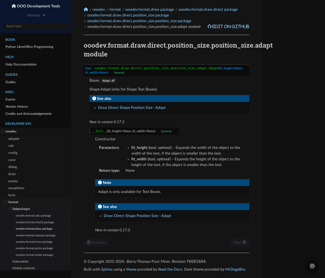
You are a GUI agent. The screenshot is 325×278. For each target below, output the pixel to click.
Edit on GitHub (230, 26)
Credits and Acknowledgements (28, 114)
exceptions (16, 188)
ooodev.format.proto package (34, 248)
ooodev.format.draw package (34, 228)
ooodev (10, 131)
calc (11, 145)
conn (12, 160)
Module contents (23, 268)
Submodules (20, 261)
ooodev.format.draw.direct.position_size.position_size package (139, 21)
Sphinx (107, 269)
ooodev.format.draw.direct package (208, 9)
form (11, 195)
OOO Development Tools (38, 6)
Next (237, 242)
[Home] (86, 9)
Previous (98, 242)
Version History (16, 106)
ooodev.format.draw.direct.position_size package (128, 15)
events (13, 181)
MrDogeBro (235, 269)
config (12, 153)
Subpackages (21, 209)
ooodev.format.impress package (35, 235)
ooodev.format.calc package (33, 215)
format (13, 202)
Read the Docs (170, 269)
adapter (14, 139)
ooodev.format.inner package (34, 242)
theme (131, 269)
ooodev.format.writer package (34, 255)
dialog (12, 167)
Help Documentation (21, 64)
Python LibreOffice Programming (29, 47)
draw (12, 174)
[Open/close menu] (3, 131)
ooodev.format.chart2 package (35, 222)
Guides (10, 82)
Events (10, 99)
